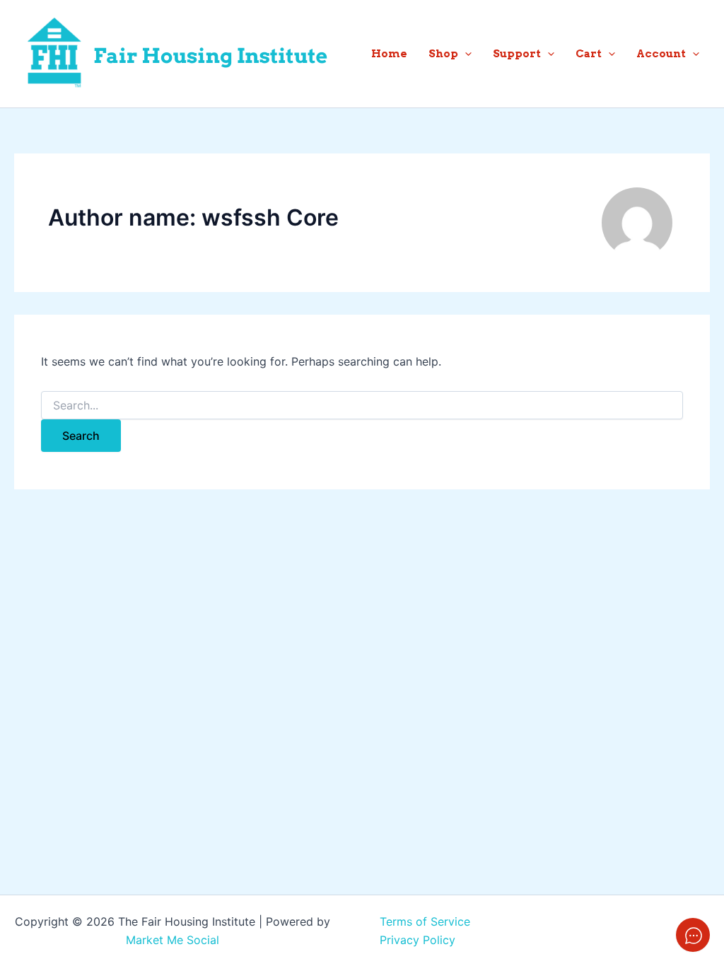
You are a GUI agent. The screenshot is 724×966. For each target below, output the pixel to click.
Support (517, 53)
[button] (465, 53)
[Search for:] (361, 406)
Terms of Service (425, 921)
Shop (443, 53)
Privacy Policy (417, 940)
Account (661, 53)
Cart (589, 53)
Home (389, 53)
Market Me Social (172, 940)
